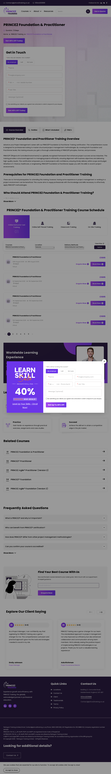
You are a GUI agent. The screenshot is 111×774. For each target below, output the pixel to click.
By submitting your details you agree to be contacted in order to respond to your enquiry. (75, 398)
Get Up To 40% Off (56, 405)
